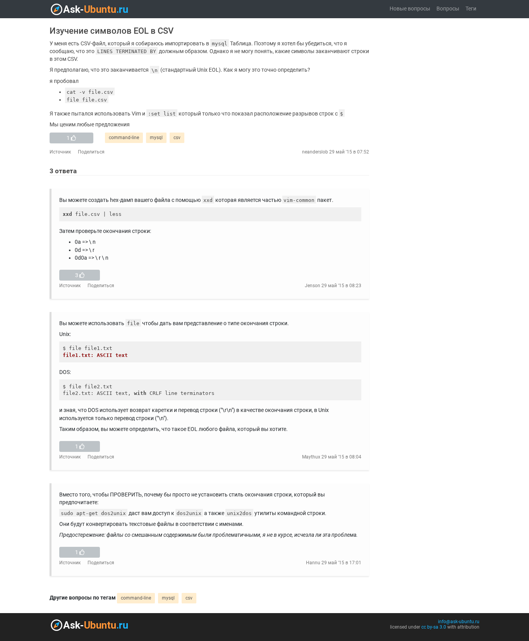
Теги (470, 8)
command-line (124, 137)
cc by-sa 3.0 (433, 627)
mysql (156, 137)
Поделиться (91, 152)
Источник (60, 152)
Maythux (311, 457)
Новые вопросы (410, 8)
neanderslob (315, 152)
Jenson (312, 285)
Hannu (313, 562)
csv (176, 137)
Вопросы (447, 8)
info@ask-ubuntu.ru (458, 621)
